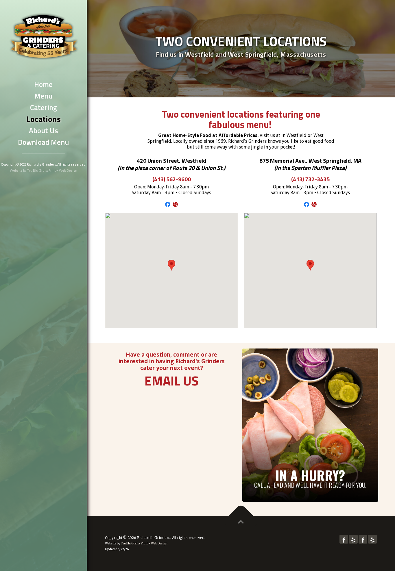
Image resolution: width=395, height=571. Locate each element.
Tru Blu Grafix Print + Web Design (52, 170)
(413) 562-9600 (171, 179)
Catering (43, 107)
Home (43, 84)
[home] (43, 35)
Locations (43, 119)
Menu (43, 95)
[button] (171, 265)
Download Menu (43, 142)
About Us (43, 130)
